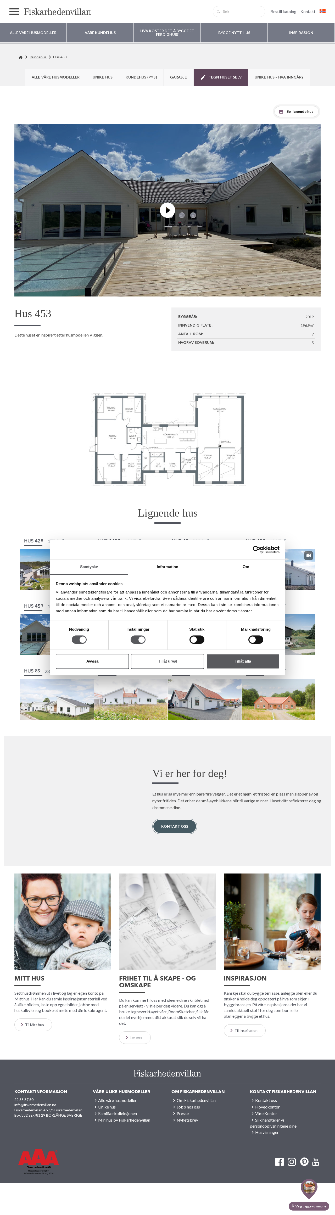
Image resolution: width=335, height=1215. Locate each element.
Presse (183, 1113)
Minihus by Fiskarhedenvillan (124, 1119)
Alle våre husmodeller (56, 77)
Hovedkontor (267, 1106)
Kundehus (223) (141, 77)
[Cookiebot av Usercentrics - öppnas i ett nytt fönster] (257, 549)
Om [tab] (246, 566)
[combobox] (239, 11)
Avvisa (92, 661)
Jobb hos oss (188, 1106)
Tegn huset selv (225, 77)
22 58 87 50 (24, 1099)
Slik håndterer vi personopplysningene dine (273, 1122)
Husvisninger (267, 1132)
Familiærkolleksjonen (117, 1113)
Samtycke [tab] (89, 566)
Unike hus (103, 77)
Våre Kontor (266, 1113)
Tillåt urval (167, 661)
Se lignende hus (300, 111)
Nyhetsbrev (187, 1119)
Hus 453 (60, 57)
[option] (167, 439)
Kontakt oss (174, 826)
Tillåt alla (243, 661)
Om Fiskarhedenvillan (196, 1100)
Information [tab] (167, 566)
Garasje (178, 77)
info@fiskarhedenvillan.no (35, 1104)
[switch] (138, 639)
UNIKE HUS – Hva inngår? (279, 77)
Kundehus (38, 57)
